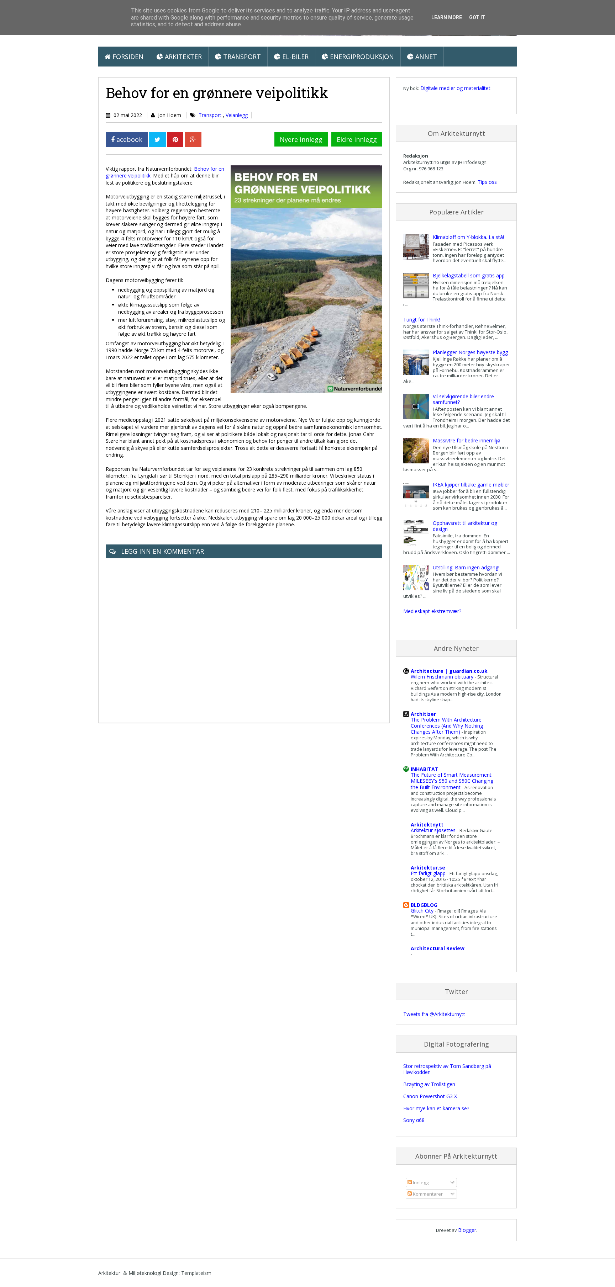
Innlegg (420, 1182)
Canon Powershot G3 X (430, 1096)
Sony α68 (414, 1120)
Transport (241, 56)
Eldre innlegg (357, 139)
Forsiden (127, 56)
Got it (477, 17)
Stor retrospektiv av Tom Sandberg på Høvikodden (447, 1069)
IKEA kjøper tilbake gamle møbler (471, 484)
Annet (425, 56)
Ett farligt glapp (429, 873)
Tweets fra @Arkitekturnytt (434, 1014)
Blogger (467, 1230)
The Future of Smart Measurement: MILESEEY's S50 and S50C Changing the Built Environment (452, 780)
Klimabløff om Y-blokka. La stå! (468, 237)
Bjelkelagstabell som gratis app (469, 275)
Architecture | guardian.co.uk (449, 671)
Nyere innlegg (301, 139)
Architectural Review (437, 948)
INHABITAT (424, 769)
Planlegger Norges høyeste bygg (470, 352)
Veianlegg (237, 115)
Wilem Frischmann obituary (443, 676)
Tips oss (487, 182)
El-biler (294, 56)
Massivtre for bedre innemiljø (466, 440)
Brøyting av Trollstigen (429, 1084)
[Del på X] (157, 139)
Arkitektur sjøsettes (434, 830)
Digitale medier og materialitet (455, 88)
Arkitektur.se (428, 867)
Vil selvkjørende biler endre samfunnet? (463, 399)
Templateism (196, 1273)
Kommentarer (427, 1194)
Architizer (423, 714)
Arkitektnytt (427, 824)
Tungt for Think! (421, 319)
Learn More (446, 17)
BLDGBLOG (424, 905)
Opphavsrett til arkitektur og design (465, 526)
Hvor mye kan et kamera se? (436, 1108)
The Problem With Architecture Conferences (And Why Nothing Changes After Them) (447, 725)
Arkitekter (182, 56)
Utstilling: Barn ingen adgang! (466, 567)
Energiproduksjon (361, 56)
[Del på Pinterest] (175, 139)
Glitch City (423, 910)
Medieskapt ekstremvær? (432, 611)
